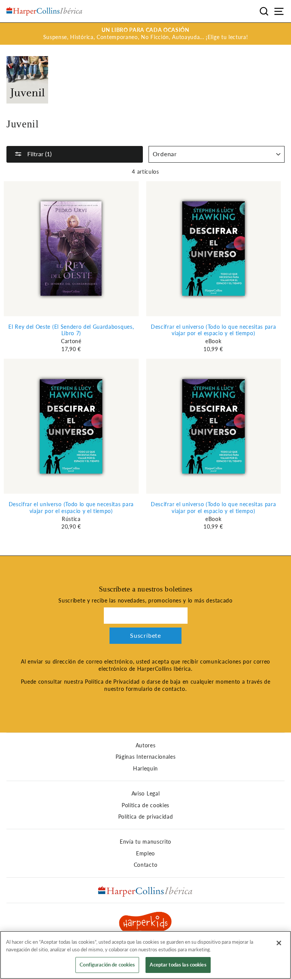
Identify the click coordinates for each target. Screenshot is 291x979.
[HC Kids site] (145, 923)
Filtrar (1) (39, 153)
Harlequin (145, 769)
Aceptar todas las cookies (178, 965)
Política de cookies (145, 805)
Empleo (145, 853)
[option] (145, 34)
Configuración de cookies (107, 965)
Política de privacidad (145, 817)
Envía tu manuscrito (145, 842)
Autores (146, 745)
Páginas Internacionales (146, 757)
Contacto (145, 865)
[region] (145, 955)
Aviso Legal (145, 794)
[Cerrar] (279, 943)
